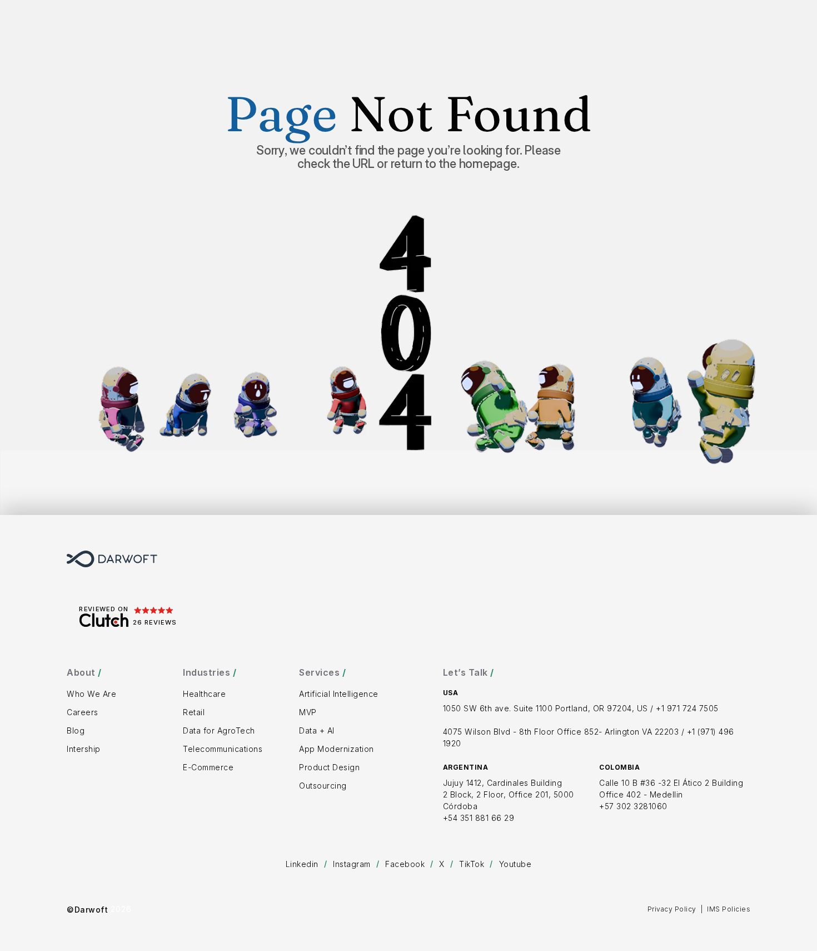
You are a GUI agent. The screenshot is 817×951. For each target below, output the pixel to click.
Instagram (352, 864)
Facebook (405, 864)
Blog (75, 730)
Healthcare (204, 694)
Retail (194, 712)
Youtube (515, 864)
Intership (84, 749)
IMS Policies (728, 909)
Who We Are (91, 694)
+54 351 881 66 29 (479, 818)
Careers (82, 712)
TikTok (471, 864)
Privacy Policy (671, 909)
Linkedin (302, 864)
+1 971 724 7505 (687, 708)
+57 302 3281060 (633, 806)
